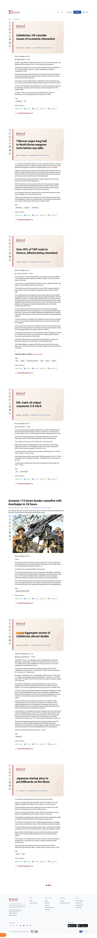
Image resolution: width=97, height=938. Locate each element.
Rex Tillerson (35, 207)
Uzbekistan (18, 101)
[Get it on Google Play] (83, 925)
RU (86, 931)
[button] (9, 22)
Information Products (65, 903)
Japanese (18, 802)
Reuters (50, 167)
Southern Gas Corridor (32, 360)
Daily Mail (48, 804)
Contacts (47, 905)
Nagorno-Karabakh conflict (22, 591)
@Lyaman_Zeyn (37, 354)
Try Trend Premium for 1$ (25, 113)
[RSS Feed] (30, 925)
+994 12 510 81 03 (13, 913)
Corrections (47, 909)
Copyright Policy (79, 905)
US (25, 101)
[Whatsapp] (10, 925)
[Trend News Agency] (13, 899)
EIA (17, 471)
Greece (47, 360)
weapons (27, 207)
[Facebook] (13, 925)
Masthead (47, 903)
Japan (17, 854)
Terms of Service (79, 900)
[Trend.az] (14, 12)
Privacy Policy (79, 903)
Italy (42, 360)
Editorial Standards (49, 907)
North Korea (19, 207)
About (46, 900)
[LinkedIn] (27, 925)
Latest (30, 900)
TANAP (22, 360)
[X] (17, 925)
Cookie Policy (79, 907)
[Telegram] (23, 925)
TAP (17, 360)
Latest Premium (33, 903)
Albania (54, 360)
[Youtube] (20, 925)
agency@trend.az (13, 915)
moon (23, 854)
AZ (83, 931)
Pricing (61, 900)
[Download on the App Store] (72, 925)
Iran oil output (23, 471)
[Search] (57, 12)
